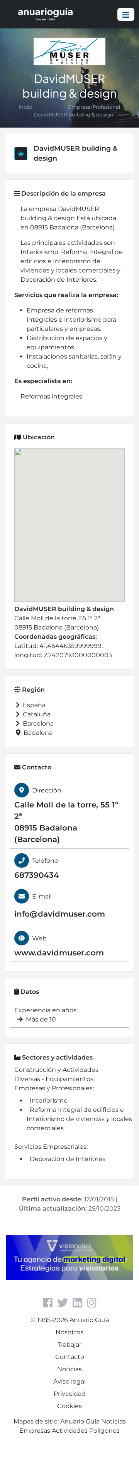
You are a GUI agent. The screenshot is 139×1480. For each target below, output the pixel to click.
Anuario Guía (80, 1421)
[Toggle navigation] (125, 14)
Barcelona (37, 723)
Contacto (69, 1356)
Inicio (25, 107)
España (33, 705)
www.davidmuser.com (59, 952)
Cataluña (36, 714)
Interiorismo (49, 1100)
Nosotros (69, 1332)
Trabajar (69, 1344)
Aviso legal (69, 1381)
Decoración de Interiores (67, 1159)
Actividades (70, 1430)
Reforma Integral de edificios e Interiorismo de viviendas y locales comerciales (79, 1119)
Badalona (37, 732)
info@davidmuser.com (59, 914)
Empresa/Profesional (94, 107)
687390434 (36, 875)
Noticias (69, 1369)
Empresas (34, 1430)
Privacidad (70, 1393)
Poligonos (104, 1430)
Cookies (69, 1406)
